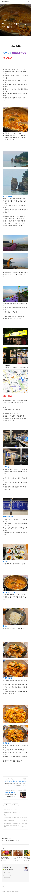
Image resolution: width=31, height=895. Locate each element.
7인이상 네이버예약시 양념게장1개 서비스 (10, 795)
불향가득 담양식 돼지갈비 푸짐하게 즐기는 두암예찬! (15, 781)
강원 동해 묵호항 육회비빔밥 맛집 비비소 (12, 813)
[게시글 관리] (10, 805)
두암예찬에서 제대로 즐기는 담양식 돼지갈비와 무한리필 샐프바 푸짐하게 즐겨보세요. (15, 784)
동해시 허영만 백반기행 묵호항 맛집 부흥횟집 (12, 826)
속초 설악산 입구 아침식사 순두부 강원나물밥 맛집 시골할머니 (12, 819)
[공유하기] (8, 805)
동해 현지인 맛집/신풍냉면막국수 (11, 823)
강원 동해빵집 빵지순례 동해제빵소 (11, 817)
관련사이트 (4, 886)
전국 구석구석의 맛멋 (7, 873)
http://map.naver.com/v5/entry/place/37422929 (14, 790)
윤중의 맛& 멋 (5, 2)
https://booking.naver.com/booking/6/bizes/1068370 (13, 778)
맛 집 (5, 809)
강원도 (8, 809)
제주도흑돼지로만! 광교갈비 (10, 793)
